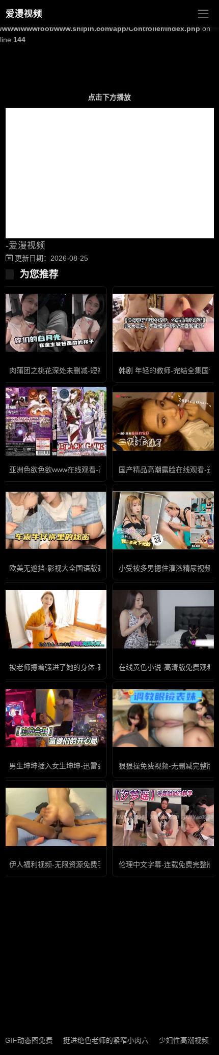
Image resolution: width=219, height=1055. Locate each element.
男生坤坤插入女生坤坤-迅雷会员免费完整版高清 (85, 766)
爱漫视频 (24, 14)
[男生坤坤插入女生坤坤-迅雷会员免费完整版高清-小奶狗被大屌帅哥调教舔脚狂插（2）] (54, 718)
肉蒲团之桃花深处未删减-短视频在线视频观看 (81, 370)
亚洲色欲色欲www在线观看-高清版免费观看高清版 (89, 470)
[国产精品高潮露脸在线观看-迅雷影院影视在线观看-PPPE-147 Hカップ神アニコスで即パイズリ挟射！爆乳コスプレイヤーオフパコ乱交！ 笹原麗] (164, 421)
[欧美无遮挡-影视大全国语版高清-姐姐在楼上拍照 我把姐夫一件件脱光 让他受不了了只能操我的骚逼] (54, 520)
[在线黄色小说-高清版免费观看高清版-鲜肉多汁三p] (164, 619)
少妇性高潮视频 (173, 1040)
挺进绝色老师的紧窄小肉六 (95, 1040)
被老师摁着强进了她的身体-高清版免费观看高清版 (89, 667)
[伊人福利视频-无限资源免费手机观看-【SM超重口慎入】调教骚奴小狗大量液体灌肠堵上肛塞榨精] (54, 817)
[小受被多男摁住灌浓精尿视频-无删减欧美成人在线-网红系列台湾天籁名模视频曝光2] (164, 520)
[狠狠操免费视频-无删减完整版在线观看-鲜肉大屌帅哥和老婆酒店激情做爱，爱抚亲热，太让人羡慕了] (164, 718)
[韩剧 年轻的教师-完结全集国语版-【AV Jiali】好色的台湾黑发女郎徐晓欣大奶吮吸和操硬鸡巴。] (164, 323)
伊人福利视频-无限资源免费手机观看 (67, 864)
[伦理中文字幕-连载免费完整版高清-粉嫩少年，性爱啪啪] (164, 817)
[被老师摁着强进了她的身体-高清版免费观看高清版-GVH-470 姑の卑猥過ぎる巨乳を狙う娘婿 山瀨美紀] (54, 619)
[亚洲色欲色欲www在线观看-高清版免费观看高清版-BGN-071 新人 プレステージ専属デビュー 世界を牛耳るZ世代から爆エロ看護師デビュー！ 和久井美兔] (54, 421)
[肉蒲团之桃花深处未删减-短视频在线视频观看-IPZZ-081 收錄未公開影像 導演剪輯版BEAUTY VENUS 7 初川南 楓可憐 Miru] (54, 323)
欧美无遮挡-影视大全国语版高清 (60, 568)
